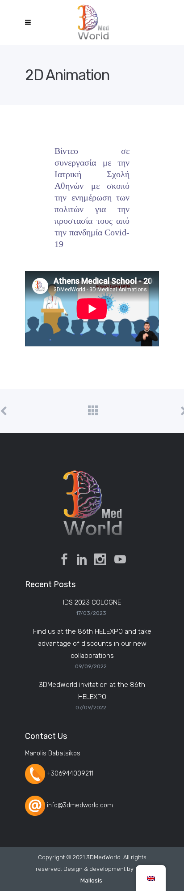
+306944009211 (70, 773)
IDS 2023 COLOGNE (92, 602)
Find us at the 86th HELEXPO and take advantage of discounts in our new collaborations (92, 643)
